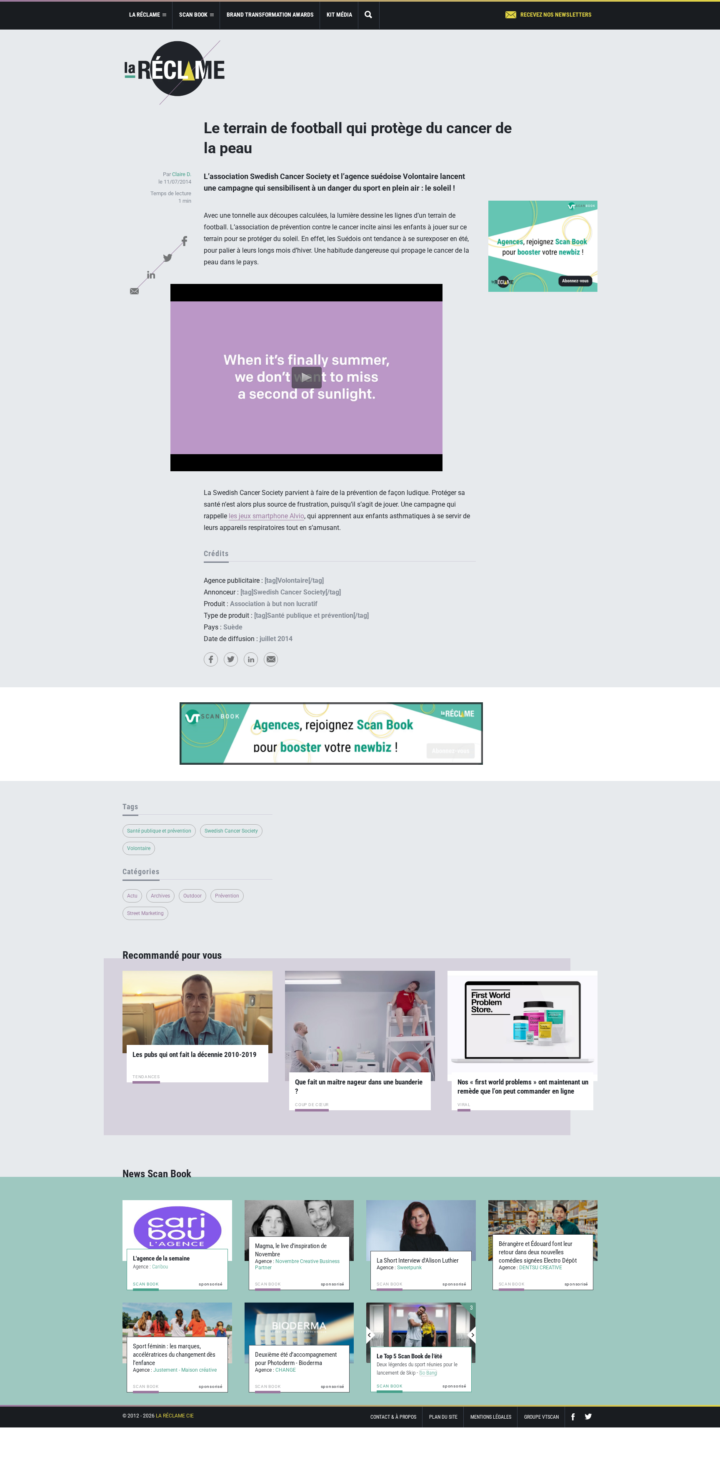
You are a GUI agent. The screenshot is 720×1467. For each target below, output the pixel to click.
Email (134, 291)
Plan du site (443, 1417)
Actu (132, 896)
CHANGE (285, 1370)
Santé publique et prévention (159, 831)
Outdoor (192, 896)
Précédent (370, 1335)
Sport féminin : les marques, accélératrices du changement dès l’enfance (174, 1355)
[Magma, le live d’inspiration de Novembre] (299, 1230)
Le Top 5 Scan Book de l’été (409, 1356)
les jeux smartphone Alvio (266, 516)
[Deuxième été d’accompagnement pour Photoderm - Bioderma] (299, 1333)
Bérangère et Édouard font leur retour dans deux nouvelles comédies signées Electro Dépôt (538, 1252)
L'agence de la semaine (161, 1258)
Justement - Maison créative (185, 1370)
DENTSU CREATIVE (540, 1268)
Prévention (227, 896)
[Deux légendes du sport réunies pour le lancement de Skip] (421, 1333)
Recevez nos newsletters (556, 14)
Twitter (167, 258)
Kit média (339, 14)
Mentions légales (490, 1417)
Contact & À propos (393, 1417)
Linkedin (151, 274)
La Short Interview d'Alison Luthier (418, 1260)
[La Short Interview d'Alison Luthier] (421, 1230)
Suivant (471, 1335)
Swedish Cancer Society (231, 831)
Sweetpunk (409, 1268)
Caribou (160, 1266)
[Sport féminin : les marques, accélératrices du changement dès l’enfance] (177, 1333)
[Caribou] (177, 1230)
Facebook (184, 241)
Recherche (368, 15)
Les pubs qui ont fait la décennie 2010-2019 (194, 1054)
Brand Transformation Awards (270, 14)
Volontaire (138, 848)
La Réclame (175, 72)
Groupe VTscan (541, 1417)
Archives (160, 896)
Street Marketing (145, 913)
